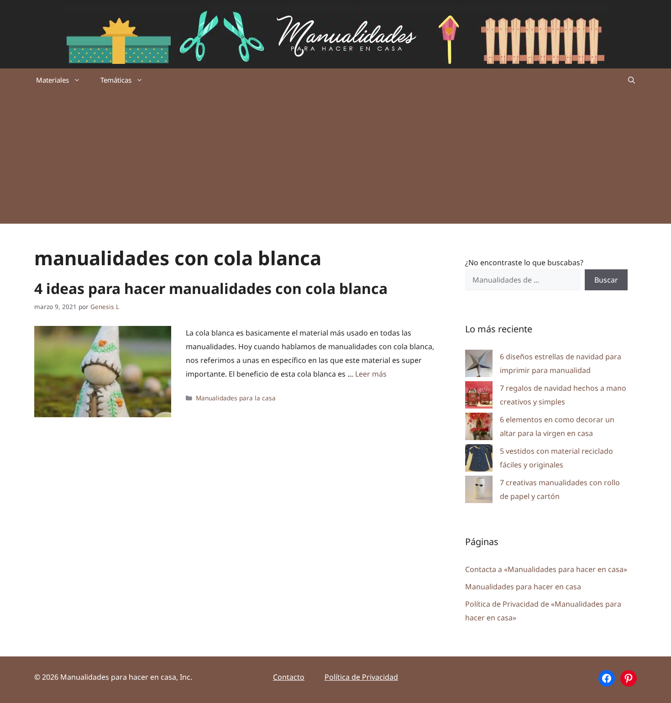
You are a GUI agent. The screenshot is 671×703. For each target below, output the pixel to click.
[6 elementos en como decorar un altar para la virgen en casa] (479, 428)
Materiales (52, 79)
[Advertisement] (335, 160)
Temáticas (115, 79)
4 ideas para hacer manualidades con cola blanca (211, 288)
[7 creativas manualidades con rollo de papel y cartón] (479, 491)
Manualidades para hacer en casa (523, 587)
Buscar (606, 280)
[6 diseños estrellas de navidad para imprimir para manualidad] (479, 365)
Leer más (371, 374)
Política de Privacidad (361, 677)
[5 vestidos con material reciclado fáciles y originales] (479, 460)
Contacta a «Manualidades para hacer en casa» (546, 569)
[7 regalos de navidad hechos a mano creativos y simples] (479, 397)
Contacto (288, 677)
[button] (631, 79)
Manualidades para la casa (236, 397)
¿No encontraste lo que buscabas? (524, 262)
